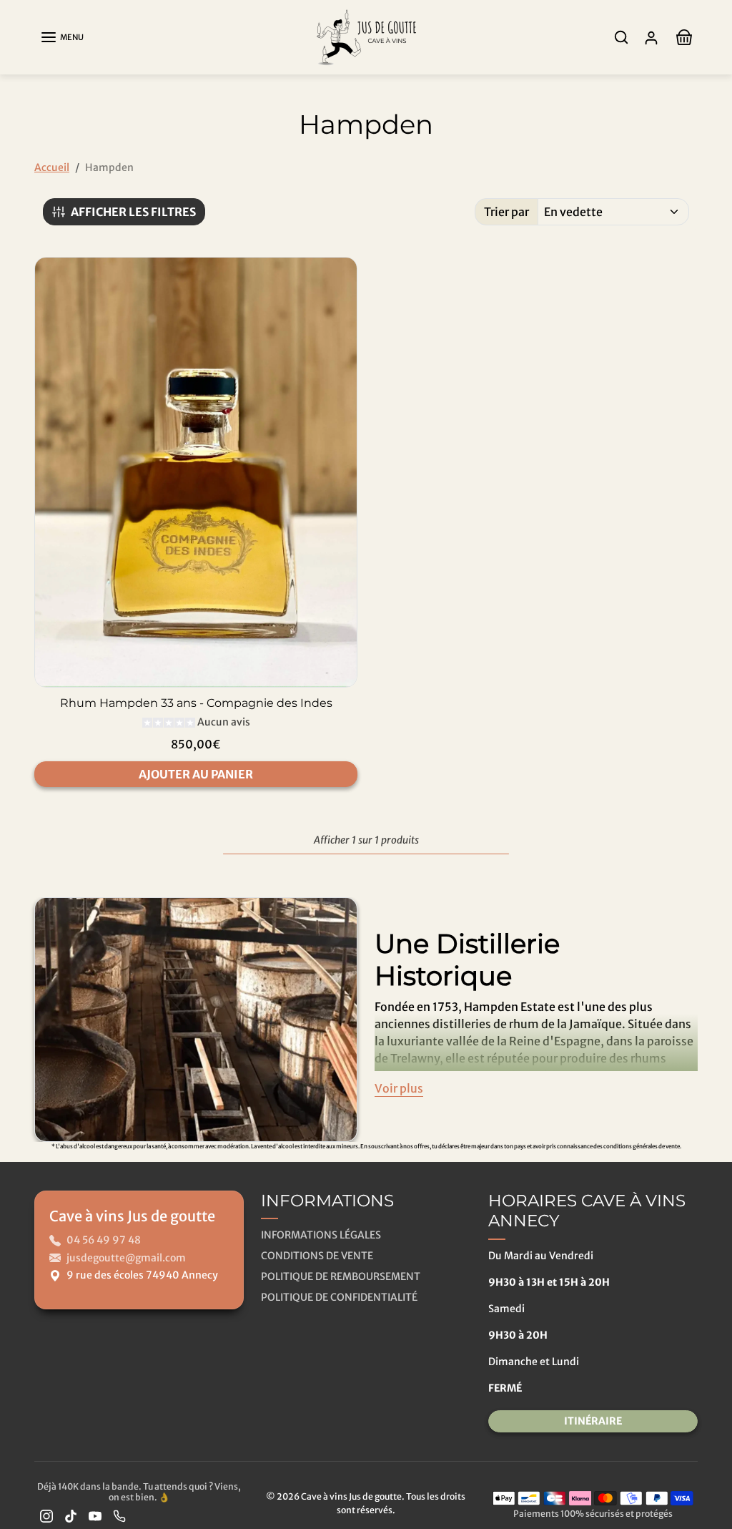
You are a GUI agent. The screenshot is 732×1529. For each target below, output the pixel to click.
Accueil (51, 167)
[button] (61, 37)
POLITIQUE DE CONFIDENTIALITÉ (339, 1297)
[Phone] (119, 1516)
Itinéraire (593, 1421)
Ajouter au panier (196, 774)
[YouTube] (95, 1516)
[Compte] (651, 37)
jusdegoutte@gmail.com (126, 1257)
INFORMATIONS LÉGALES (321, 1234)
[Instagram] (46, 1516)
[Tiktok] (71, 1516)
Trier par (506, 212)
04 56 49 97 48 (103, 1240)
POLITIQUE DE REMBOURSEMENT (340, 1276)
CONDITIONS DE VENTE (317, 1255)
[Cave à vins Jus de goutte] (366, 36)
